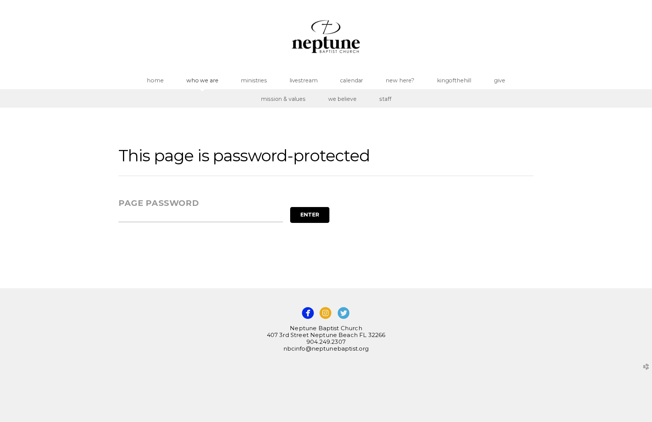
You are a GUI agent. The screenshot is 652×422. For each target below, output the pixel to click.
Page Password (158, 203)
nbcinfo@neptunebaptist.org (326, 348)
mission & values (283, 99)
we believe (342, 99)
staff (385, 99)
